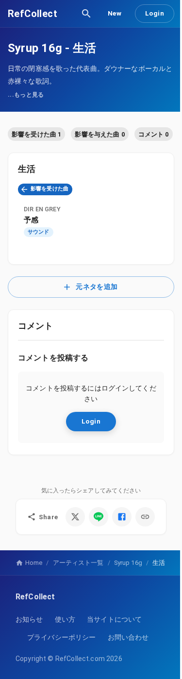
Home (33, 562)
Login (154, 13)
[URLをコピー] (145, 516)
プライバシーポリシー (61, 637)
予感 (31, 220)
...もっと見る (26, 94)
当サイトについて (114, 619)
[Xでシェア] (75, 516)
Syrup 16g (35, 48)
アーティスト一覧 (78, 562)
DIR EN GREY (42, 209)
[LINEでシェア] (98, 516)
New (114, 13)
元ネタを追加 (96, 287)
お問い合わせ (128, 637)
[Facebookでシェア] (122, 516)
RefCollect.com (80, 658)
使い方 (65, 619)
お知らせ (29, 619)
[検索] (86, 13)
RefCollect (32, 13)
